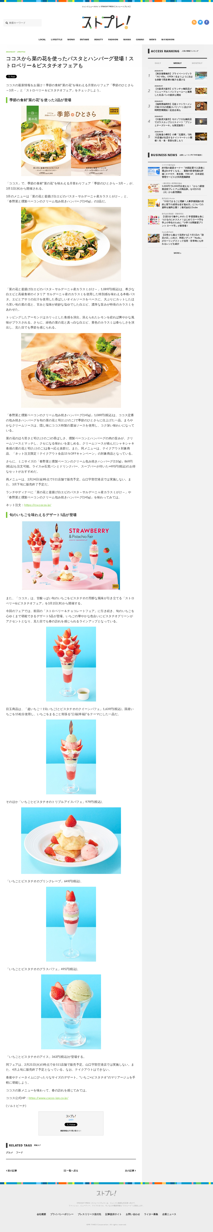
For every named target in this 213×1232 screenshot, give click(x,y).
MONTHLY (197, 63)
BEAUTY (98, 39)
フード (19, 1152)
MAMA (127, 39)
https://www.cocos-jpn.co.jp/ (48, 1098)
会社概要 (41, 1214)
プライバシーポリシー (62, 1214)
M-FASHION (167, 39)
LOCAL (42, 39)
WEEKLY (177, 63)
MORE (177, 253)
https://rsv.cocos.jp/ (37, 505)
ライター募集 (151, 1214)
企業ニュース (169, 1214)
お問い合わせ (133, 1214)
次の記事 (130, 1171)
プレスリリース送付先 (89, 1214)
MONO (71, 39)
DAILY (158, 63)
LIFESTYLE (56, 39)
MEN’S (152, 39)
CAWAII (140, 39)
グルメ (9, 1152)
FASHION (113, 39)
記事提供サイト (113, 1214)
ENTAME (84, 39)
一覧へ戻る (72, 1171)
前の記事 (12, 1171)
